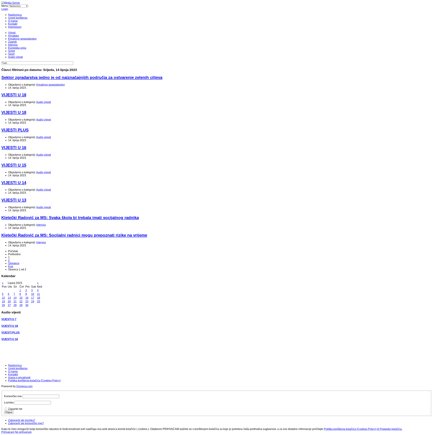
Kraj (10, 266)
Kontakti (13, 374)
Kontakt (12, 23)
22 (20, 301)
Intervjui (13, 44)
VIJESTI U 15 (13, 165)
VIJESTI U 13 (13, 200)
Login (4, 9)
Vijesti (12, 32)
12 (3, 297)
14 (15, 297)
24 (32, 301)
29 (20, 305)
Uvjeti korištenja (17, 17)
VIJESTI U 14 (13, 182)
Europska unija (17, 47)
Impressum (14, 26)
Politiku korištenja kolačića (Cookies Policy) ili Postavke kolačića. (363, 429)
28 (15, 305)
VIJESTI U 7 (8, 319)
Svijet (11, 50)
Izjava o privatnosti (19, 377)
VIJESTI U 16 (13, 147)
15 (20, 297)
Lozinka (9, 402)
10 (32, 294)
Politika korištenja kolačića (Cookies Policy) (34, 380)
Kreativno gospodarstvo (22, 38)
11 (38, 294)
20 (9, 301)
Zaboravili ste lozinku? (21, 420)
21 (15, 301)
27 (9, 305)
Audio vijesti (15, 57)
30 (26, 305)
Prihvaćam (7, 432)
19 (3, 301)
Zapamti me (15, 408)
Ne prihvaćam (23, 432)
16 (26, 297)
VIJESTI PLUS (15, 130)
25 (38, 301)
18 (38, 297)
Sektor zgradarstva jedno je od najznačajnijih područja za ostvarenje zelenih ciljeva (81, 77)
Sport (11, 54)
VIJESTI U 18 (13, 95)
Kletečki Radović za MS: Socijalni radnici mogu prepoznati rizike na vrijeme (74, 235)
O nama (13, 20)
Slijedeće (13, 263)
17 (32, 297)
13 (9, 297)
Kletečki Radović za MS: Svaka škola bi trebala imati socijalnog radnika (70, 217)
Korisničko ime (13, 396)
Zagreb (12, 41)
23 (26, 301)
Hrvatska (13, 35)
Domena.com (24, 386)
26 (3, 305)
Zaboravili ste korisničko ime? (26, 423)
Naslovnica (15, 14)
